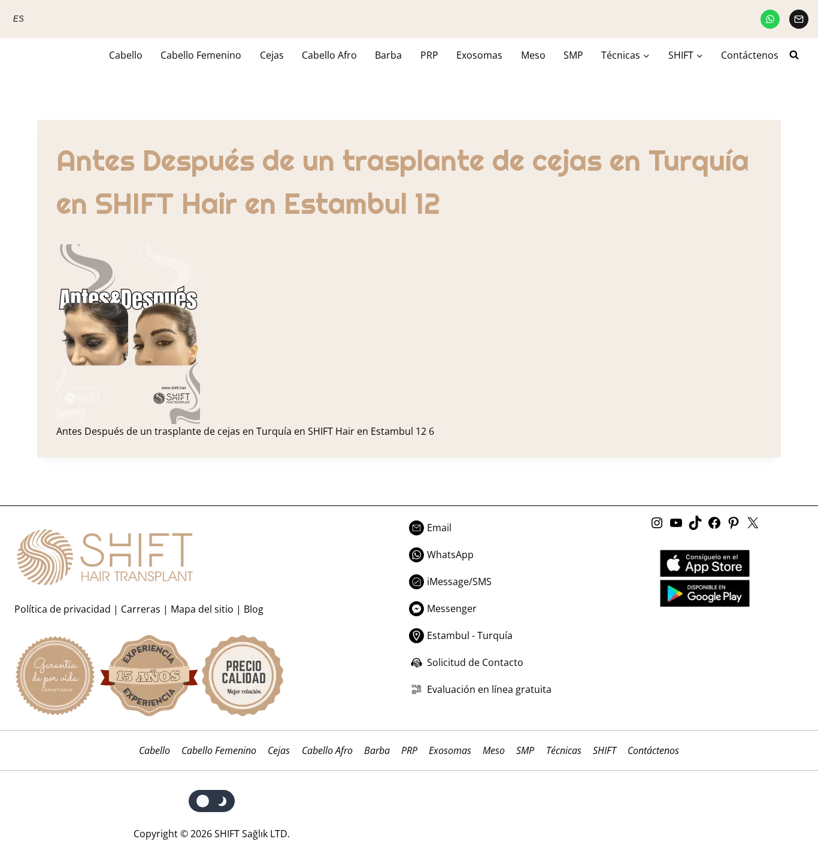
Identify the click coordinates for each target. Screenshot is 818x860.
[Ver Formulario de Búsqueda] (798, 55)
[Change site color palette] (212, 801)
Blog (253, 609)
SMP (573, 55)
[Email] (798, 19)
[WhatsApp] (770, 19)
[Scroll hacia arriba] (783, 801)
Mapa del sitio (202, 609)
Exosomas (479, 55)
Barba (388, 55)
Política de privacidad (62, 609)
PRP (429, 55)
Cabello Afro (329, 55)
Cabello (126, 55)
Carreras (140, 609)
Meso (533, 55)
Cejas (272, 55)
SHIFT (604, 750)
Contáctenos (749, 55)
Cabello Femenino (200, 55)
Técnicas (563, 750)
